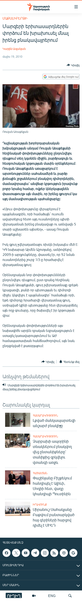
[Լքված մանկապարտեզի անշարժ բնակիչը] (17, 420)
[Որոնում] (70, 595)
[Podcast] (64, 553)
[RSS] (54, 553)
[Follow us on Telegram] (35, 553)
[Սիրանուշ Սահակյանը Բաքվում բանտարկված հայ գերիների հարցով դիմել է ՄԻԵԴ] (17, 509)
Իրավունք (40, 504)
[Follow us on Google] (73, 553)
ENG (52, 596)
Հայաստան (40, 473)
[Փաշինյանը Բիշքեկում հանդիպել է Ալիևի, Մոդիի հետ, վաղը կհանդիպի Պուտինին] (17, 477)
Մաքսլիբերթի (15, 18)
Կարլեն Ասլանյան (14, 48)
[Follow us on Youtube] (26, 553)
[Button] (73, 65)
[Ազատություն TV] (34, 595)
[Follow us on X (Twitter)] (16, 553)
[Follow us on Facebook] (7, 553)
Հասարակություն (45, 415)
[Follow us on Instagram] (45, 553)
